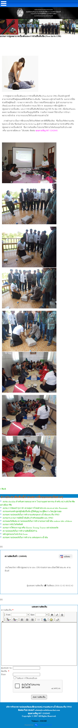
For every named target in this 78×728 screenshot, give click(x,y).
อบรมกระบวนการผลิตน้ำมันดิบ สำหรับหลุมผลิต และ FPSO (28, 518)
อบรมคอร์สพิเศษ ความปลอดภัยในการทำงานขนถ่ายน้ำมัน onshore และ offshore (37, 521)
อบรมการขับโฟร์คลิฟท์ (13, 524)
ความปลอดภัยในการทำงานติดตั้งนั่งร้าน (20, 531)
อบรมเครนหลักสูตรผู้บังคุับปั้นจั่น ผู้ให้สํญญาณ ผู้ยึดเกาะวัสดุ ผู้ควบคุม (32, 511)
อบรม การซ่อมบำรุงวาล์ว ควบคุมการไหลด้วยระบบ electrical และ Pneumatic (35, 508)
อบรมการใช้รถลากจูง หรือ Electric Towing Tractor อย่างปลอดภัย (30, 528)
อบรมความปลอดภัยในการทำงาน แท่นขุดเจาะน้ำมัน (25, 537)
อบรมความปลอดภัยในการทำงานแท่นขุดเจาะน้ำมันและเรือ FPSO (31, 515)
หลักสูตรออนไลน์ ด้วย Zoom (15, 534)
